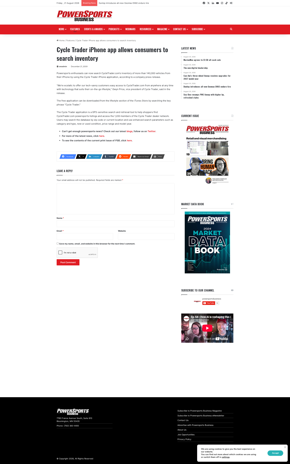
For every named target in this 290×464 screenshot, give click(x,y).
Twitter (152, 131)
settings (226, 457)
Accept (275, 453)
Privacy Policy (184, 439)
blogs (129, 131)
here (101, 136)
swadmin (63, 66)
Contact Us (182, 420)
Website (122, 231)
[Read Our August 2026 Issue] (207, 154)
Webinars (130, 29)
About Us (181, 430)
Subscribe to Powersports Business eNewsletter (200, 415)
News (61, 29)
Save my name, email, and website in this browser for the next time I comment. (97, 243)
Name (60, 218)
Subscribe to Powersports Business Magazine (199, 411)
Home (61, 40)
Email (60, 231)
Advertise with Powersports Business (195, 425)
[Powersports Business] (85, 16)
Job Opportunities (186, 434)
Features (75, 29)
